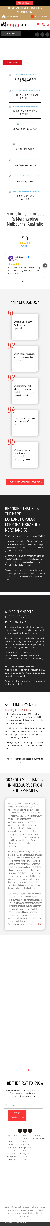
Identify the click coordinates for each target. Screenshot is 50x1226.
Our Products (12, 1147)
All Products (11, 33)
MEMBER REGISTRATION (17, 1115)
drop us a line (35, 924)
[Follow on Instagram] (42, 34)
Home (12, 1138)
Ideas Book (25, 1138)
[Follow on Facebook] (37, 34)
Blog (25, 1163)
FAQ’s (25, 1150)
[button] (5, 265)
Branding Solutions (25, 1147)
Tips (25, 1160)
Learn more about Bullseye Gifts (25, 482)
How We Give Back (38, 1138)
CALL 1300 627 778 (25, 2)
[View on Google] (10, 258)
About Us (11, 1141)
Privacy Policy (11, 1157)
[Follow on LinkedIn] (47, 34)
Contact (11, 1144)
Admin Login (12, 1160)
